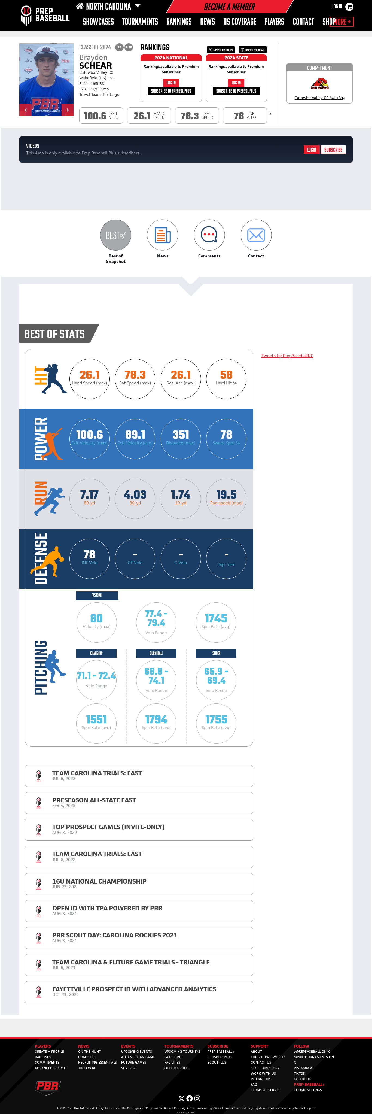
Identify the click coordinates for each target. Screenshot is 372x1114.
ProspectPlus (220, 1057)
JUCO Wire (87, 1068)
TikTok (299, 1073)
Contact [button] (303, 22)
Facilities (172, 1062)
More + (341, 22)
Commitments (47, 1062)
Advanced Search (50, 1068)
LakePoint (173, 1057)
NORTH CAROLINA (109, 7)
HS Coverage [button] (239, 22)
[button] (25, 110)
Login (311, 150)
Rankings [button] (179, 22)
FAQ (254, 1084)
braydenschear (254, 50)
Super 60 (128, 1068)
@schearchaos (223, 50)
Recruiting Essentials (97, 1062)
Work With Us (263, 1073)
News (207, 22)
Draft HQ (86, 1057)
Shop (329, 22)
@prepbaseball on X (312, 1051)
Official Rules (177, 1068)
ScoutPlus (217, 1062)
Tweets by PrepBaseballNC (287, 356)
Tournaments (140, 22)
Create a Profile (49, 1051)
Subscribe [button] (218, 1046)
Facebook (302, 1079)
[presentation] (270, 114)
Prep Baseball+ (221, 1051)
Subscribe (333, 150)
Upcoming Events (136, 1051)
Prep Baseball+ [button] (309, 1084)
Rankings (43, 1057)
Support (259, 1046)
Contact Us (261, 1062)
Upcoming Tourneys (182, 1051)
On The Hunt (89, 1051)
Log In (337, 7)
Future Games (133, 1062)
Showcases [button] (98, 22)
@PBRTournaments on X (314, 1060)
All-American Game (138, 1057)
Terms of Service (266, 1090)
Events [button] (128, 1046)
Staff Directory (265, 1068)
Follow (301, 1046)
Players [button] (274, 22)
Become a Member (228, 8)
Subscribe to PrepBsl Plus (171, 91)
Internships (261, 1079)
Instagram (303, 1068)
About (256, 1051)
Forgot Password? (268, 1057)
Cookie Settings (308, 1090)
